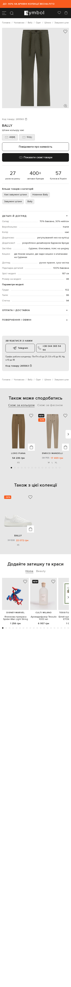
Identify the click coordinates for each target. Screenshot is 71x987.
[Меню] (4, 13)
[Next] (68, 434)
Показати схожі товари (38, 157)
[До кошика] (31, 447)
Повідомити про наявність (35, 146)
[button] (11, 467)
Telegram (23, 348)
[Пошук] (11, 13)
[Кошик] (66, 13)
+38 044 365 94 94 (52, 348)
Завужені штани (13, 201)
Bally (7, 126)
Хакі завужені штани (15, 194)
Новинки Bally (40, 194)
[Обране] (59, 13)
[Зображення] (65, 105)
